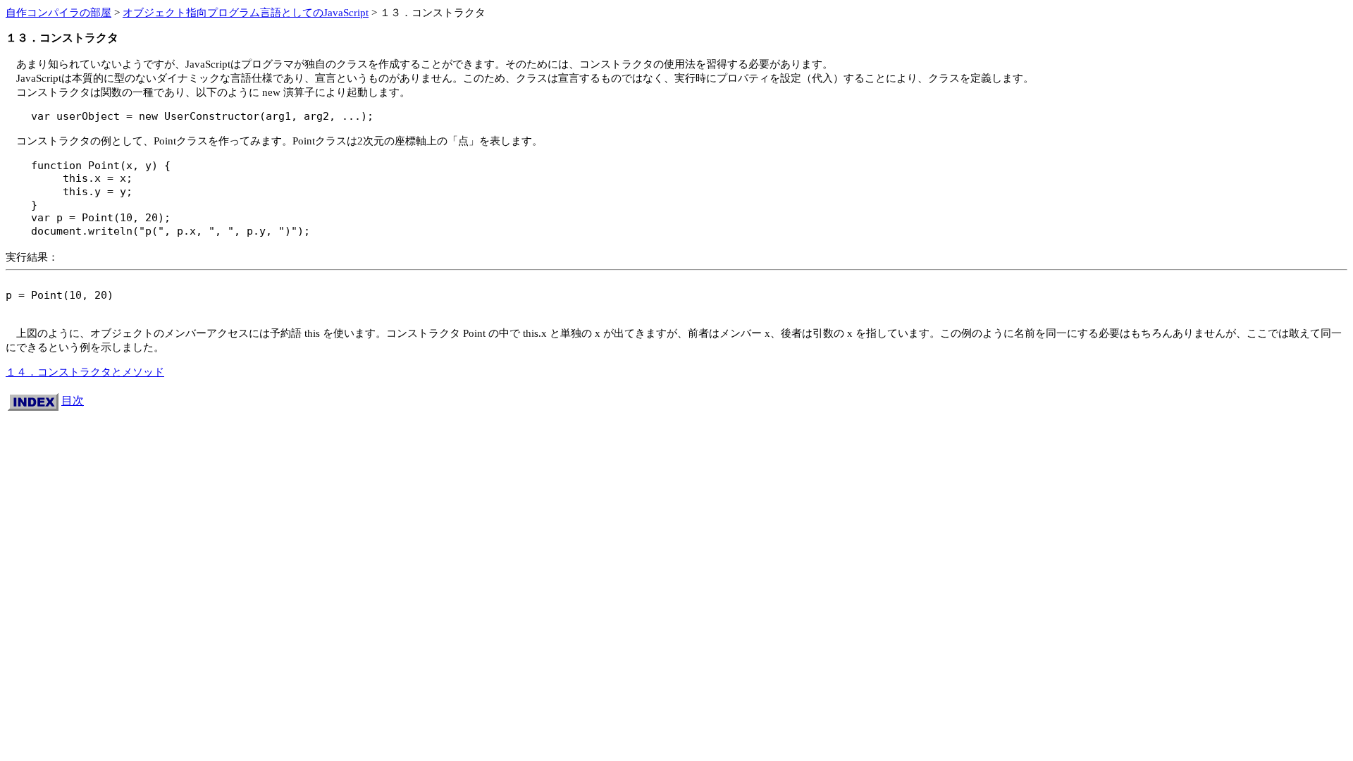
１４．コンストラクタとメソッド (85, 372)
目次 (72, 401)
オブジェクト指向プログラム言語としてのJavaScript (246, 12)
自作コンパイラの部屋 (58, 12)
